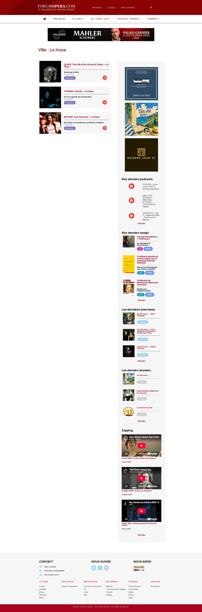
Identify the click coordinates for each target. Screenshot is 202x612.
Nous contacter (128, 7)
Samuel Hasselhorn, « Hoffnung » (147, 237)
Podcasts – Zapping (128, 19)
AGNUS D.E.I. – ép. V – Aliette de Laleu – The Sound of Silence (151, 216)
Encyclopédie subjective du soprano (148, 392)
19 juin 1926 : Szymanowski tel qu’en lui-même (139, 524)
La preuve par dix (144, 407)
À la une (76, 19)
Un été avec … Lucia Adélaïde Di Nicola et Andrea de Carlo (146, 331)
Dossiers (152, 19)
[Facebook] (93, 567)
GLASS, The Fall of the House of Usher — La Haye (86, 65)
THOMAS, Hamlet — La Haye (78, 91)
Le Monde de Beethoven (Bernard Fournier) (147, 282)
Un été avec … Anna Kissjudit (146, 315)
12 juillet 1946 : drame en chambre (137, 491)
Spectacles (59, 19)
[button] (78, 19)
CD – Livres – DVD (99, 19)
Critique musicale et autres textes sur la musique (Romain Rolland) (147, 259)
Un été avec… (143, 375)
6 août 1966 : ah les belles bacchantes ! (139, 458)
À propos (111, 7)
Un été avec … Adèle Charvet (146, 348)
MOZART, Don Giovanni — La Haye (81, 117)
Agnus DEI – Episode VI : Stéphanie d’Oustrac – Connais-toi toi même (149, 201)
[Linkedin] (106, 567)
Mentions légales (86, 607)
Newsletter (97, 7)
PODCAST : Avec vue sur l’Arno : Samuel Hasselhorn (151, 186)
